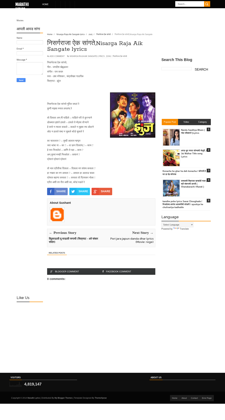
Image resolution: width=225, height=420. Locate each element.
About (184, 398)
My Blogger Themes (63, 398)
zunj (108, 56)
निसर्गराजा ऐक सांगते (120, 56)
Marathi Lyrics (22, 7)
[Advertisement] (30, 136)
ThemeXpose (101, 398)
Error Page (207, 398)
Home (45, 4)
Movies (20, 20)
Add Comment (57, 56)
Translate (184, 229)
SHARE (61, 191)
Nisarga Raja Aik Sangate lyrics (87, 56)
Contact (194, 398)
